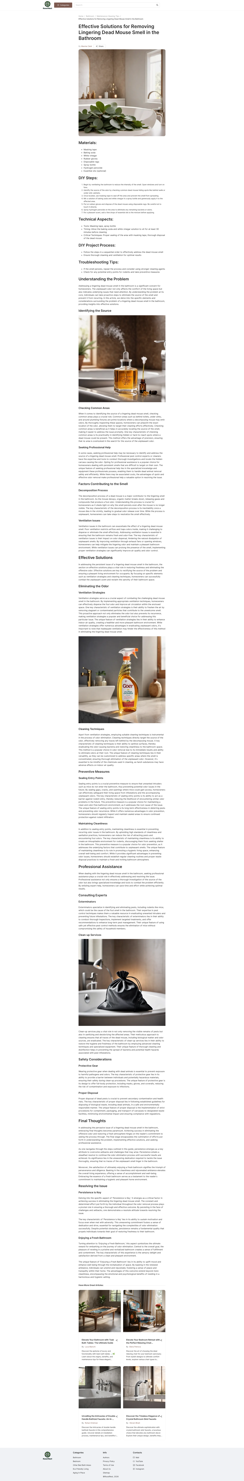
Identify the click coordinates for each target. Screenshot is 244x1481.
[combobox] (116, 5)
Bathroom (90, 16)
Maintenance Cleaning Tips (108, 16)
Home (81, 16)
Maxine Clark (86, 46)
